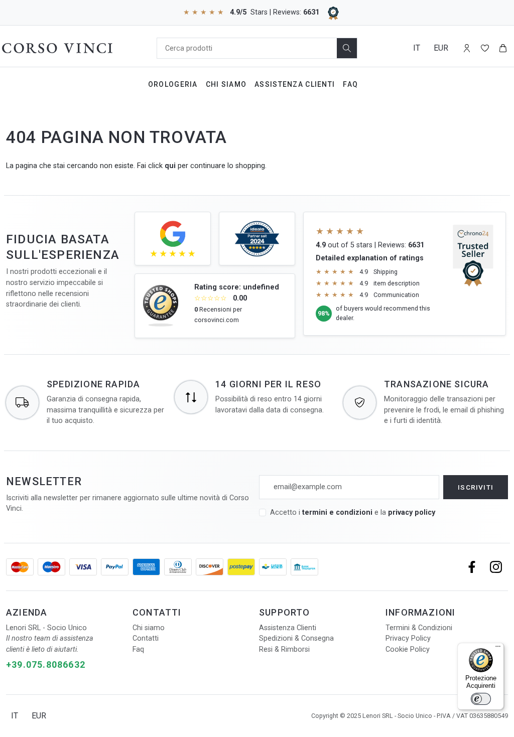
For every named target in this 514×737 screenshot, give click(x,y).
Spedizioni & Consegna (296, 638)
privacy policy (411, 512)
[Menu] (498, 649)
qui (170, 166)
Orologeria (173, 84)
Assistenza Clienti (294, 84)
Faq (350, 84)
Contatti (146, 638)
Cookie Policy (408, 649)
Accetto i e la (352, 512)
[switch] (481, 699)
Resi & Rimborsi (284, 649)
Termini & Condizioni (419, 628)
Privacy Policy (408, 638)
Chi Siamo (226, 84)
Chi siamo (149, 628)
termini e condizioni (337, 512)
